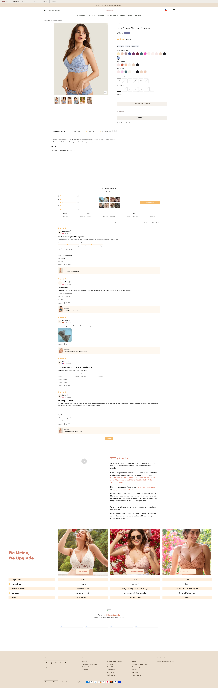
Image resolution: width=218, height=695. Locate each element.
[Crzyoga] (45, 1)
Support (130, 15)
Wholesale (85, 670)
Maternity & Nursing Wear (139, 664)
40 (141, 81)
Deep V (83, 584)
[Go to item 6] (106, 205)
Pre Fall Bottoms (99, 5)
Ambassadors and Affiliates (89, 664)
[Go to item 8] (117, 205)
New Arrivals (91, 15)
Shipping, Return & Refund (114, 661)
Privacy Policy (111, 670)
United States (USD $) (50, 682)
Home (45, 20)
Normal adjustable (187, 593)
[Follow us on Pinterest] (60, 662)
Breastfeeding (136, 667)
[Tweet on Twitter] (126, 122)
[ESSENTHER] (25, 1)
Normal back (135, 597)
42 (146, 81)
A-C (83, 579)
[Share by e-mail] (129, 122)
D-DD (135, 579)
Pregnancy (135, 672)
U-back (187, 597)
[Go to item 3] (112, 199)
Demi (187, 584)
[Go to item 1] (101, 199)
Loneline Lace (83, 588)
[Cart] (173, 10)
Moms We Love (136, 675)
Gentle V (135, 584)
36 (130, 81)
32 (119, 81)
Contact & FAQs (86, 667)
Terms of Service (111, 667)
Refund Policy (111, 672)
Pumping (134, 670)
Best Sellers (101, 15)
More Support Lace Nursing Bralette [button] (73, 310)
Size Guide (138, 15)
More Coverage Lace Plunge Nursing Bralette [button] (75, 351)
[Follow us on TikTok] (46, 667)
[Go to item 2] (106, 199)
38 (135, 81)
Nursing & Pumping (112, 15)
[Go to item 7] (112, 205)
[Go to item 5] (101, 205)
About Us (84, 661)
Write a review (150, 203)
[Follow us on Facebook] (46, 662)
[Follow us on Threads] (51, 662)
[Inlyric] (35, 1)
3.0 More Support (187, 571)
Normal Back (82, 598)
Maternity (122, 15)
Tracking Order (111, 675)
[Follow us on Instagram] (56, 662)
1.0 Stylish (83, 571)
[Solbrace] (15, 1)
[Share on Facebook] (121, 122)
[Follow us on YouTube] (65, 662)
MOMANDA (120, 24)
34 (124, 81)
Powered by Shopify (75, 682)
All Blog (134, 661)
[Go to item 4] (117, 199)
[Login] (169, 10)
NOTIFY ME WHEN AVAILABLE (142, 104)
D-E (187, 579)
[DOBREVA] (54, 1)
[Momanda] (5, 1)
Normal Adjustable (83, 593)
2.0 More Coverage (135, 571)
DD (141, 89)
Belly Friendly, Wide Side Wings (135, 588)
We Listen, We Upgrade (21, 555)
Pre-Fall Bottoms (81, 15)
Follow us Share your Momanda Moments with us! (109, 616)
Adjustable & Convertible (135, 593)
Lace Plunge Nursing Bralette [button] (71, 271)
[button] (121, 39)
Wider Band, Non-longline (187, 588)
